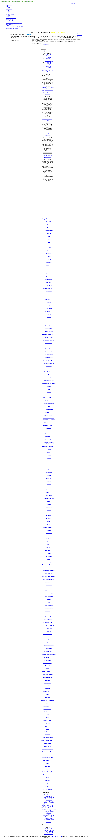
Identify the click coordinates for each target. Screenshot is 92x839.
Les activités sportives (48, 651)
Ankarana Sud (47, 665)
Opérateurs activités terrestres (49, 319)
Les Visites (49, 374)
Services (49, 395)
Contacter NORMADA (47, 806)
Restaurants (47, 299)
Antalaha (8, 15)
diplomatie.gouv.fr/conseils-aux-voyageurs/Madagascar (48, 89)
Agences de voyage (49, 331)
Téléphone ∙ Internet (49, 230)
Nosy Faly (47, 723)
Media (49, 236)
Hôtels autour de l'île (47, 677)
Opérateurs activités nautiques (49, 322)
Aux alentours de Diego (49, 296)
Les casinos (49, 631)
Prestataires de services (49, 403)
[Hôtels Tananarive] (74, 3)
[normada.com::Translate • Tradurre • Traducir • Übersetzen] (46, 44)
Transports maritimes (48, 357)
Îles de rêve (49, 521)
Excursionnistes (49, 585)
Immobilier (47, 412)
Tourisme (49, 250)
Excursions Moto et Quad (49, 593)
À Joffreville (48, 282)
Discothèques (49, 366)
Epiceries (49, 386)
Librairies (49, 392)
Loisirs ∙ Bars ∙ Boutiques (47, 700)
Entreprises (49, 428)
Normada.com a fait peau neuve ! (47, 156)
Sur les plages (49, 556)
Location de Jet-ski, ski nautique (48, 576)
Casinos (48, 369)
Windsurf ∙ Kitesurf (49, 325)
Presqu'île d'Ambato (47, 720)
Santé (49, 242)
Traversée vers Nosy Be (47, 737)
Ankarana (8, 7)
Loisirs (47, 714)
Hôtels (47, 265)
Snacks (49, 305)
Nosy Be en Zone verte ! (47, 71)
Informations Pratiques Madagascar (14, 23)
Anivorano (47, 668)
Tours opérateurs (48, 328)
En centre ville (49, 273)
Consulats (49, 256)
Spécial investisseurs (10, 24)
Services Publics (49, 247)
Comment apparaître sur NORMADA (14, 27)
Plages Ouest (48, 507)
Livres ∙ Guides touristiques (49, 815)
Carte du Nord (49, 800)
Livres (49, 239)
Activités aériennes (49, 608)
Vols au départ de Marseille (47, 93)
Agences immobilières (48, 415)
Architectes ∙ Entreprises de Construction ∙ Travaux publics (49, 418)
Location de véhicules (47, 334)
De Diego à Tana (10, 19)
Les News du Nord (10, 20)
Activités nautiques (49, 605)
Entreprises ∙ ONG (47, 397)
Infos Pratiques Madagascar (47, 807)
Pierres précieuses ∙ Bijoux (49, 380)
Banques (49, 224)
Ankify (7, 12)
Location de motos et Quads (48, 340)
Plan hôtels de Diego (49, 797)
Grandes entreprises (49, 400)
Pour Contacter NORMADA (12, 28)
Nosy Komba (9, 9)
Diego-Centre (49, 291)
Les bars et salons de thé (49, 363)
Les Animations (49, 377)
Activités (49, 317)
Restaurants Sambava (47, 749)
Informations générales (47, 221)
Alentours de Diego (48, 798)
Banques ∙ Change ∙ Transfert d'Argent (48, 809)
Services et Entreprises (47, 757)
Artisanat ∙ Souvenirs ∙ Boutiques (48, 383)
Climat (49, 244)
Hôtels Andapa (47, 746)
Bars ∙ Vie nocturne (47, 360)
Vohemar (8, 16)
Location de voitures (49, 337)
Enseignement (49, 262)
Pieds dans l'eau (49, 268)
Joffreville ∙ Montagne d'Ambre (48, 63)
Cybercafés (49, 233)
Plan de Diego (49, 796)
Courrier (49, 259)
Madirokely (49, 501)
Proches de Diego (48, 279)
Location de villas (47, 527)
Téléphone (49, 455)
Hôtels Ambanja (47, 709)
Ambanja (8, 11)
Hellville (49, 504)
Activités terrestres (49, 590)
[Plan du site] (46, 48)
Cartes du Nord (47, 794)
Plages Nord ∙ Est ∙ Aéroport (48, 512)
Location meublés (47, 288)
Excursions (47, 311)
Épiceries (49, 636)
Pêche (49, 602)
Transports (47, 348)
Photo (49, 389)
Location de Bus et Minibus (48, 345)
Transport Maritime (49, 818)
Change (48, 227)
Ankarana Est (47, 660)
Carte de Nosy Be (49, 801)
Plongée (49, 599)
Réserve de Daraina (48, 67)
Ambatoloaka (49, 495)
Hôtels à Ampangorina (47, 674)
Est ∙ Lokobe (48, 515)
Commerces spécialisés (49, 645)
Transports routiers (49, 351)
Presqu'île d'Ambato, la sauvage (49, 56)
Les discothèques (48, 628)
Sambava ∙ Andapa (10, 14)
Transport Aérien (49, 816)
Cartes (7, 25)
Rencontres (48, 822)
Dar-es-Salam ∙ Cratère (49, 498)
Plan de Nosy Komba (49, 802)
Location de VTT (48, 343)
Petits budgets (49, 285)
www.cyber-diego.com (56, 836)
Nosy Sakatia (49, 518)
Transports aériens (49, 354)
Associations (47, 688)
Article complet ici (47, 152)
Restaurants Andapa (47, 751)
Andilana (49, 510)
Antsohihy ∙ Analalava (11, 18)
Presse (48, 814)
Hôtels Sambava (47, 743)
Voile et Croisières (49, 596)
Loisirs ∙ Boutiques (47, 371)
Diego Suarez (9, 5)
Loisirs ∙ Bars (47, 683)
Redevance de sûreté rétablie (47, 119)
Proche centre (49, 276)
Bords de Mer (49, 270)
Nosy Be (8, 6)
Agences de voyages (49, 587)
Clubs (49, 406)
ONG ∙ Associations (49, 409)
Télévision (49, 813)
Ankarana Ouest (47, 663)
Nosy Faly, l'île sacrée (48, 59)
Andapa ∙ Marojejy (49, 61)
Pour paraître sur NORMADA (47, 805)
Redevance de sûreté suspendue (47, 134)
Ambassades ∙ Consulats (48, 819)
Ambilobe (8, 10)
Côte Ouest (49, 541)
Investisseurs (48, 253)
